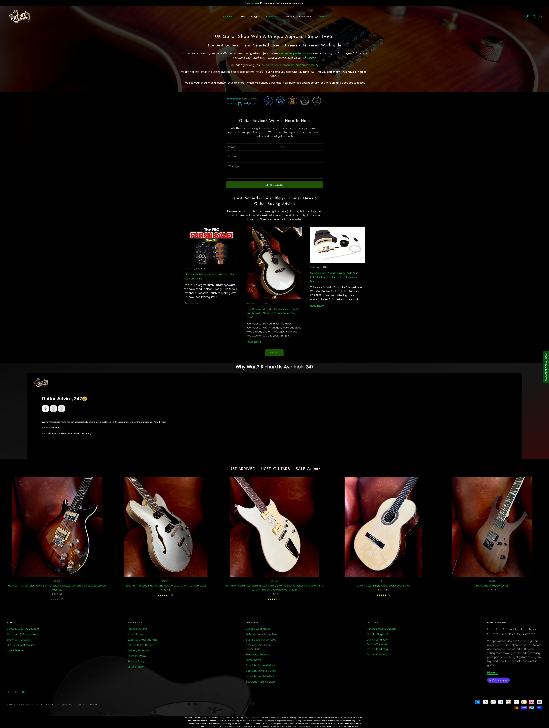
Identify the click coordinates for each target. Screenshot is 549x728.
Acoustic (188, 268)
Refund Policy (136, 667)
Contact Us (229, 16)
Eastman (165, 581)
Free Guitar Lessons (258, 654)
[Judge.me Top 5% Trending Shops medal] (316, 100)
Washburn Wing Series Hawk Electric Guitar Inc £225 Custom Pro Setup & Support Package (57, 587)
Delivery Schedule (138, 650)
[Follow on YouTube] (23, 692)
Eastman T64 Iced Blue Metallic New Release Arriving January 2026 (166, 585)
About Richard (15, 650)
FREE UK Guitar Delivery (141, 645)
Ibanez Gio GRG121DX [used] (492, 585)
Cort (312, 267)
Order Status (135, 634)
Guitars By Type (250, 16)
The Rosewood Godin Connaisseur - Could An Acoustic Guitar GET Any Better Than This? (273, 313)
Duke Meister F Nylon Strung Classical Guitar (383, 585)
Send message (274, 185)
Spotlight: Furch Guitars (260, 676)
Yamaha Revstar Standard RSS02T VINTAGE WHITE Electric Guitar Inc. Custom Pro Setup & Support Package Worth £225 (274, 587)
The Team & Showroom (21, 634)
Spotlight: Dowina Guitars (261, 671)
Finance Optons (137, 629)
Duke (383, 581)
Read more (191, 303)
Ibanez (492, 581)
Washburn (57, 581)
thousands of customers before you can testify (289, 65)
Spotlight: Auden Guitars (260, 665)
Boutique (251, 303)
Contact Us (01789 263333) (23, 629)
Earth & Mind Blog (377, 649)
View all (274, 352)
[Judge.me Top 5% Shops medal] (304, 100)
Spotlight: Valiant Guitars (261, 681)
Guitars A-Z (271, 16)
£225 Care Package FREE (142, 639)
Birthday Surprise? (377, 634)
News (322, 16)
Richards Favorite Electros (261, 634)
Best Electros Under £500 (261, 639)
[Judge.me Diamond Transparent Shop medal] (268, 100)
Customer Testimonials (21, 645)
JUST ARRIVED (241, 469)
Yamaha (274, 581)
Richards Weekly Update (381, 629)
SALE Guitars (308, 469)
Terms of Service (377, 654)
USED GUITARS (275, 469)
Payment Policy (137, 656)
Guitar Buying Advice (258, 629)
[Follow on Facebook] (8, 692)
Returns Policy (136, 661)
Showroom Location (19, 639)
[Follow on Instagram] (15, 692)
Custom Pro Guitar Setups (299, 16)
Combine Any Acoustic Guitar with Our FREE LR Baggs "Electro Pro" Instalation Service (334, 277)
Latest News (253, 660)
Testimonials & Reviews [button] (546, 367)
